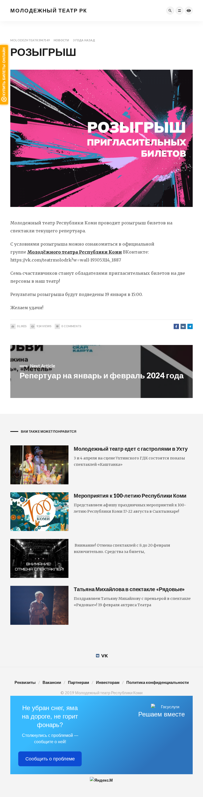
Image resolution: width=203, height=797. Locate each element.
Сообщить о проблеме (50, 758)
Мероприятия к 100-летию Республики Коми (130, 495)
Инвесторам (107, 682)
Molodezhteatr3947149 (30, 40)
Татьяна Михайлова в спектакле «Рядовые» (129, 589)
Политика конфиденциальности (157, 682)
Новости (61, 40)
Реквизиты (25, 682)
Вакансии (52, 682)
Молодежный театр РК (48, 10)
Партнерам (78, 682)
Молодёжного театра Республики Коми (74, 252)
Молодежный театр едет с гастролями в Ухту (131, 448)
